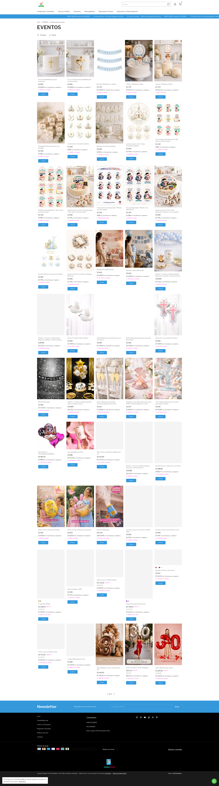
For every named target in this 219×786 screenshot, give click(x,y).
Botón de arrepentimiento (119, 773)
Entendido (22, 781)
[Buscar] (168, 4)
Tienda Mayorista (42, 720)
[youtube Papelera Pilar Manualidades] (145, 717)
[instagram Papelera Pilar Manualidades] (137, 717)
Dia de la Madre (64, 11)
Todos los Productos (44, 724)
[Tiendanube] (175, 774)
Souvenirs (77, 11)
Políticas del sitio (42, 733)
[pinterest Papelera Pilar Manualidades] (157, 717)
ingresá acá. (108, 773)
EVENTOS (45, 22)
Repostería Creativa (106, 11)
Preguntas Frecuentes (44, 729)
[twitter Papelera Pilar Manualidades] (153, 717)
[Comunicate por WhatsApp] (214, 781)
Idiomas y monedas (175, 749)
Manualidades (90, 11)
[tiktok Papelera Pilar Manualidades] (149, 717)
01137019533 (90, 727)
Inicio (38, 22)
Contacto (40, 737)
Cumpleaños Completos (45, 11)
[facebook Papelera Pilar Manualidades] (141, 717)
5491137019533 (91, 722)
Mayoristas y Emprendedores (127, 11)
